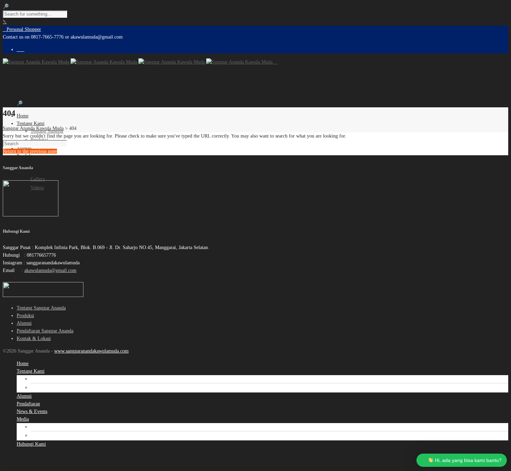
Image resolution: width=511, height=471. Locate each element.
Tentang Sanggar (47, 378)
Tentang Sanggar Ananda (41, 308)
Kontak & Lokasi (34, 338)
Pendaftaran (28, 156)
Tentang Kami (30, 123)
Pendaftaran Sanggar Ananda (45, 330)
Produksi (25, 315)
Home (23, 115)
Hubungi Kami (31, 444)
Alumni (24, 323)
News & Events (32, 163)
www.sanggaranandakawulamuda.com (91, 351)
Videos (37, 435)
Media (23, 171)
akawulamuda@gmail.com (50, 270)
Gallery (38, 179)
